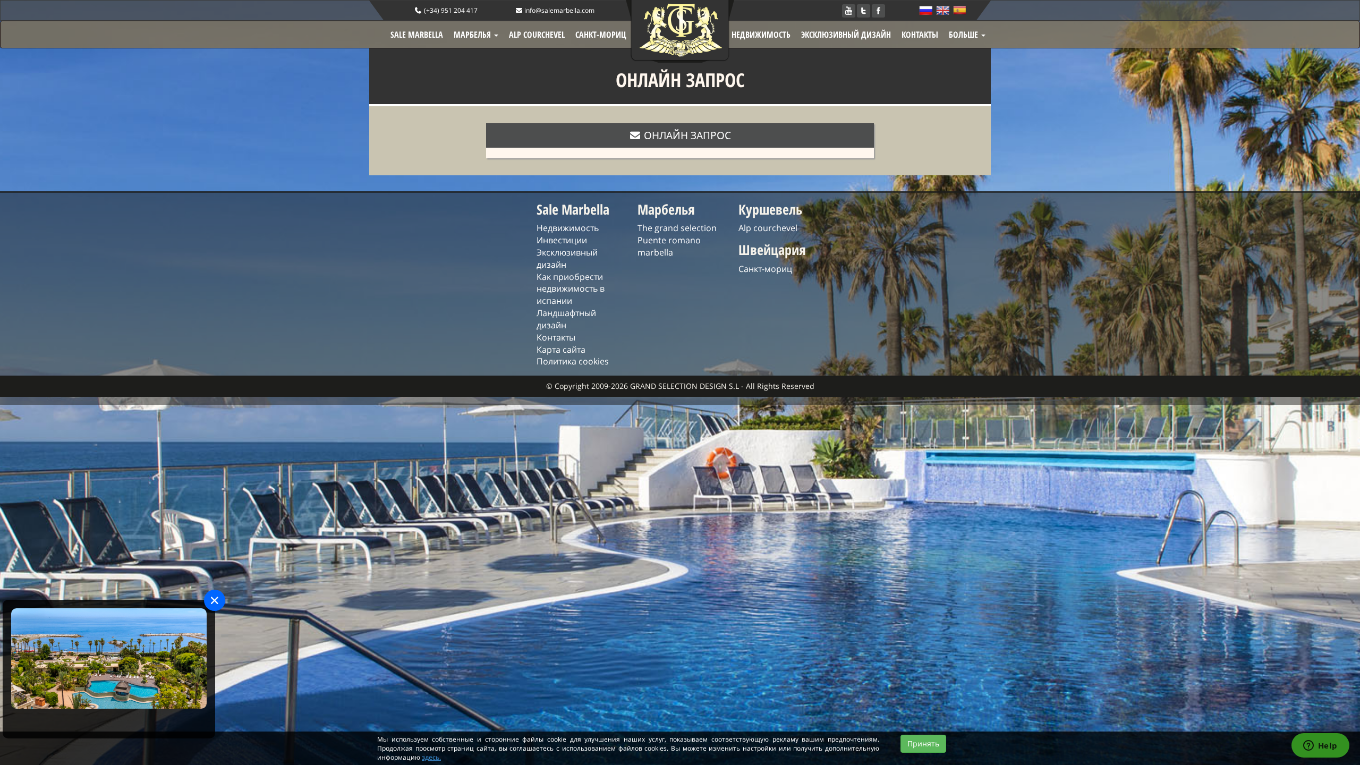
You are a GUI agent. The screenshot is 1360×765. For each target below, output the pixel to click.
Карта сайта (561, 349)
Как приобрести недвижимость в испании (571, 289)
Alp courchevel (767, 228)
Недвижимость (568, 228)
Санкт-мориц (765, 269)
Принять (923, 743)
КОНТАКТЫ (920, 34)
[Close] (214, 600)
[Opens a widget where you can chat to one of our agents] (1320, 746)
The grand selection (677, 228)
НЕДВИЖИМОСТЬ (761, 34)
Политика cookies (573, 361)
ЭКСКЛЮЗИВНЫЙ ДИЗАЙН (846, 34)
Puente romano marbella (669, 246)
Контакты (556, 337)
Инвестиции (562, 240)
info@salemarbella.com (558, 10)
